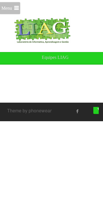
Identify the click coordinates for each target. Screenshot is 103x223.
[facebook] (77, 111)
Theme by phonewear (29, 110)
